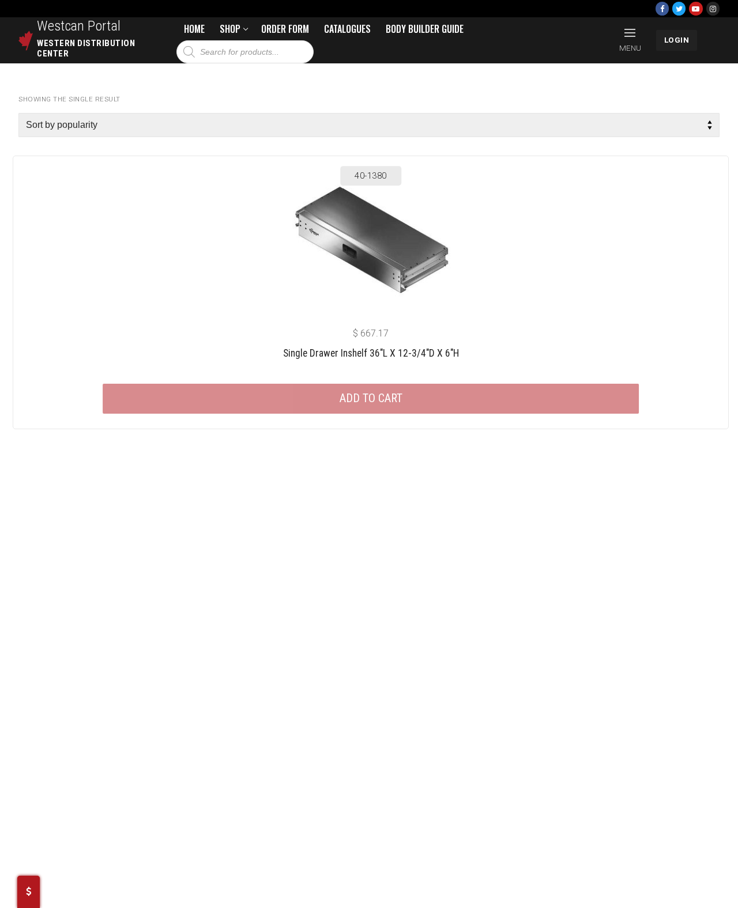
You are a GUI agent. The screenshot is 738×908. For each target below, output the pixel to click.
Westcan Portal (79, 26)
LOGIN (677, 39)
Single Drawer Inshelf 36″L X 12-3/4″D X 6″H (371, 353)
